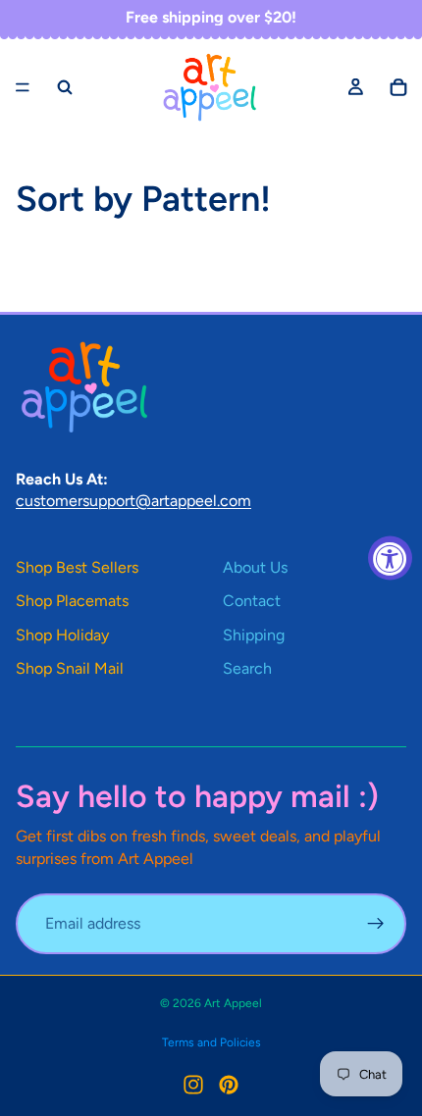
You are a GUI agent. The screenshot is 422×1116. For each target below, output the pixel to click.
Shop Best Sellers (77, 567)
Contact (252, 600)
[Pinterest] (228, 1084)
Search (247, 668)
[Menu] (22, 87)
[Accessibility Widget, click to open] (390, 558)
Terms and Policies (211, 1042)
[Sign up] (375, 923)
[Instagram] (193, 1084)
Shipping (254, 635)
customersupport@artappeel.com (133, 500)
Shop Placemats (72, 600)
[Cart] (398, 87)
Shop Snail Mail (70, 668)
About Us (255, 567)
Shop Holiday (62, 635)
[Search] (64, 87)
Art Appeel (233, 1003)
